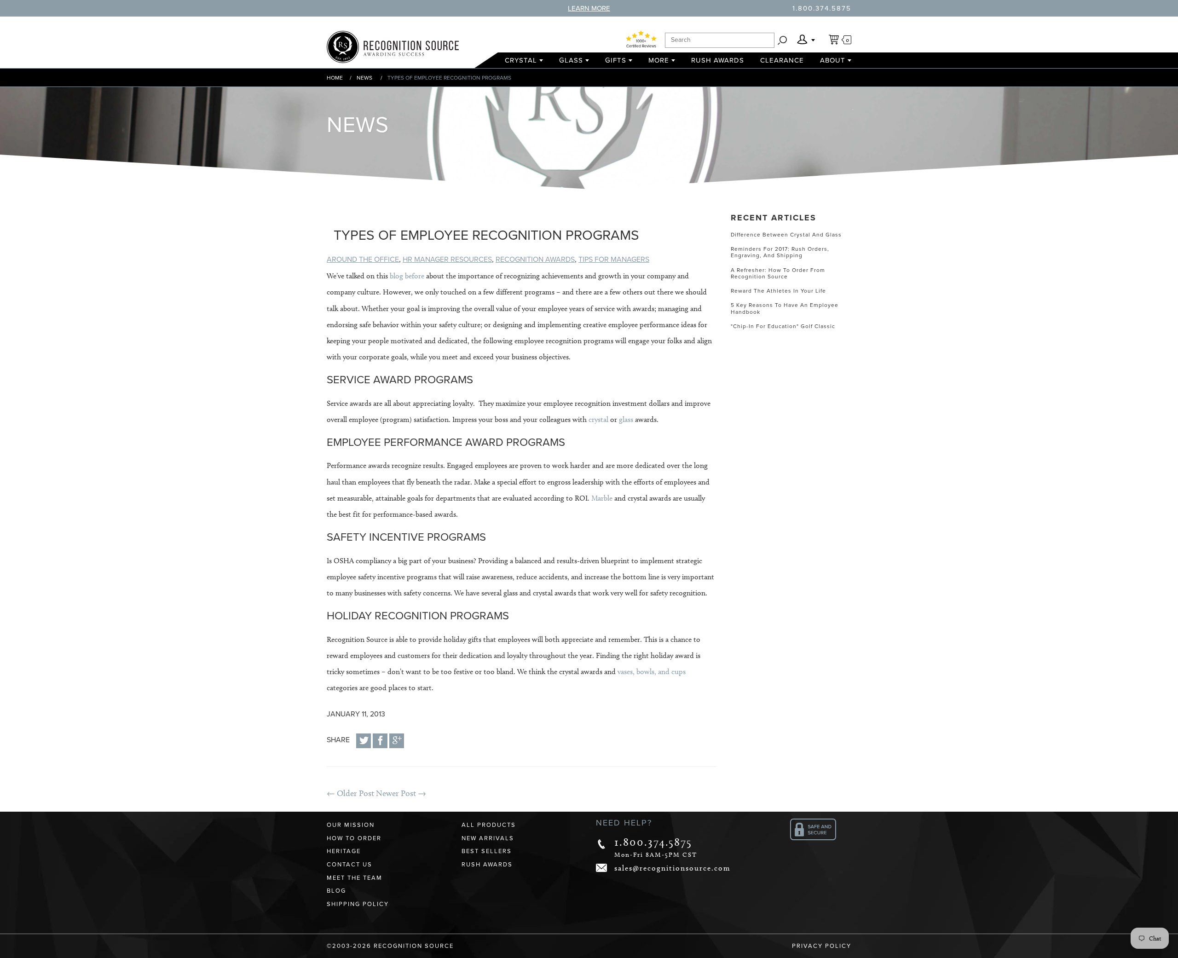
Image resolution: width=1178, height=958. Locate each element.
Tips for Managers (613, 259)
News (364, 78)
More (658, 60)
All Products (489, 825)
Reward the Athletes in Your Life (778, 291)
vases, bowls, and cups (652, 671)
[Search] (782, 40)
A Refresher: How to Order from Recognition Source (778, 273)
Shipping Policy (358, 904)
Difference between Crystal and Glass (786, 234)
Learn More (589, 8)
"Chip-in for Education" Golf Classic (783, 326)
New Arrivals (488, 838)
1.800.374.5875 (821, 8)
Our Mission (351, 825)
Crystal (521, 60)
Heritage (344, 851)
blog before (407, 275)
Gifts (615, 60)
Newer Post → (401, 793)
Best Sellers (487, 851)
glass (626, 419)
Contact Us (349, 864)
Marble (601, 498)
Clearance (782, 60)
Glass (571, 60)
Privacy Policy (821, 946)
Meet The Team (354, 878)
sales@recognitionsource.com (672, 868)
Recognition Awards (535, 259)
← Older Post (350, 793)
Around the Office (363, 259)
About (832, 60)
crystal (598, 419)
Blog (336, 891)
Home (335, 78)
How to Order (354, 838)
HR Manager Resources (447, 259)
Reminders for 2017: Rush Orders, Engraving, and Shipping (780, 252)
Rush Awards (717, 60)
